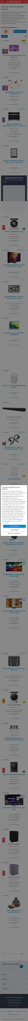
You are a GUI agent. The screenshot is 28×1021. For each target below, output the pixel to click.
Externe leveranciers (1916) (15, 504)
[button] (14, 533)
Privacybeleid (5, 523)
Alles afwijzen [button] (14, 530)
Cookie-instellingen (17, 521)
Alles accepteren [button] (14, 526)
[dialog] (14, 510)
